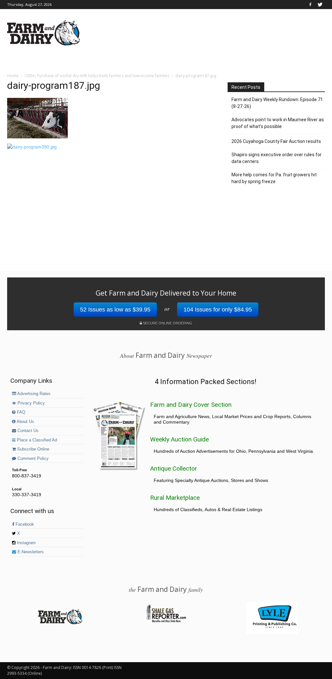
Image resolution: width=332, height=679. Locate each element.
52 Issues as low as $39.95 (115, 309)
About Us (25, 421)
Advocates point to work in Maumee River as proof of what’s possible (277, 123)
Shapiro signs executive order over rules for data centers (276, 158)
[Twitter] (320, 4)
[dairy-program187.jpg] (37, 136)
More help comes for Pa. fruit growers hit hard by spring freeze (274, 178)
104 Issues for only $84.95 (218, 309)
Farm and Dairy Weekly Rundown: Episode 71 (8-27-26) (277, 103)
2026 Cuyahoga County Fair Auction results (276, 141)
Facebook (24, 524)
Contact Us (27, 430)
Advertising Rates (33, 394)
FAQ (20, 412)
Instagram (26, 543)
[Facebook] (310, 4)
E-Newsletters (30, 552)
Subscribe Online (32, 449)
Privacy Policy (30, 403)
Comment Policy (32, 458)
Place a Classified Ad (36, 440)
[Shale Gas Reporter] (166, 621)
